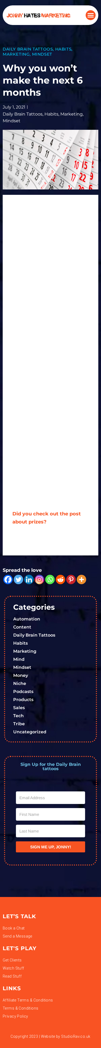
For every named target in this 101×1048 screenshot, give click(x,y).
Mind (19, 659)
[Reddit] (60, 579)
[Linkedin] (29, 579)
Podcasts (23, 691)
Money (20, 675)
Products (23, 699)
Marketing (16, 54)
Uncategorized (29, 731)
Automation (26, 619)
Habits (63, 49)
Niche (19, 683)
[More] (81, 579)
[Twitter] (18, 579)
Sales (19, 707)
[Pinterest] (71, 579)
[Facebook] (8, 579)
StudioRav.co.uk (75, 1036)
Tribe (19, 723)
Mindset (42, 54)
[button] (91, 15)
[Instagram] (39, 579)
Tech (18, 715)
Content (22, 627)
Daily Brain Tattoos (28, 49)
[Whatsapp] (50, 579)
